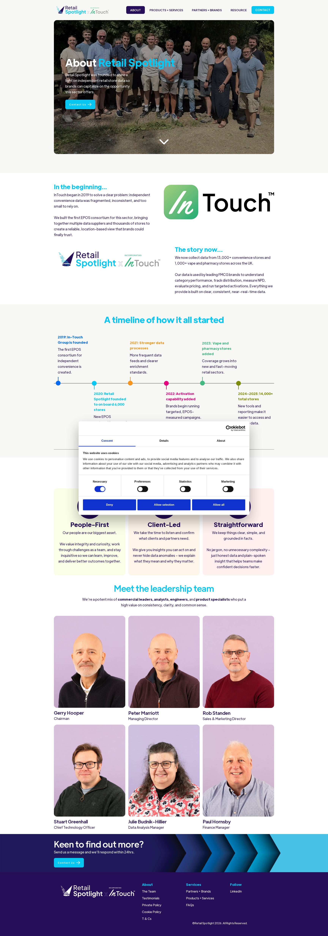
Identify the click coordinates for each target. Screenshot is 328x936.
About (135, 10)
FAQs (190, 905)
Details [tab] (164, 440)
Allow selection (164, 504)
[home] (82, 10)
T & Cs (146, 918)
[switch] (142, 489)
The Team (149, 891)
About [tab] (221, 440)
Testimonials (150, 898)
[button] (166, 10)
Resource (239, 10)
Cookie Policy (151, 912)
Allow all (218, 504)
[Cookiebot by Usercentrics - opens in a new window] (228, 428)
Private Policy (151, 905)
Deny (109, 504)
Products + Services (166, 10)
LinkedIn (236, 891)
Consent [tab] (107, 440)
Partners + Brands (207, 10)
